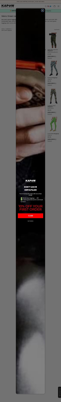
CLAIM (30, 216)
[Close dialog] (42, 10)
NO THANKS (30, 221)
